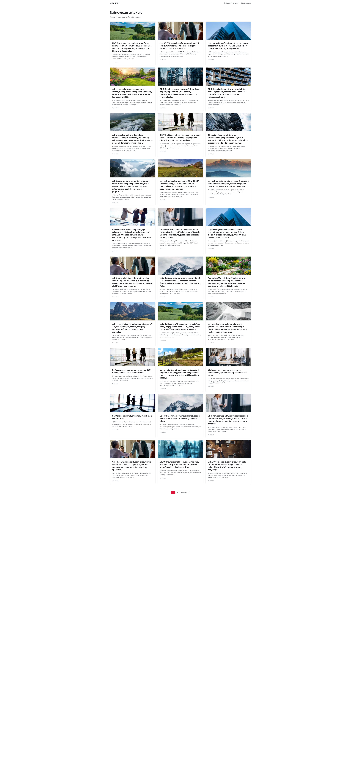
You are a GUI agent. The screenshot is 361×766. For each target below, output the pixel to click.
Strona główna (246, 3)
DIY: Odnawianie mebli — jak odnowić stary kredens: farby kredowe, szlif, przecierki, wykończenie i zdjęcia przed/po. (179, 464)
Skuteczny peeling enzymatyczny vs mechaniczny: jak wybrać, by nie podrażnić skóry (227, 372)
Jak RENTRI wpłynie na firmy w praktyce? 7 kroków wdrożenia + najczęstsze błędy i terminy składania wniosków (179, 46)
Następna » (184, 492)
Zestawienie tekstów (231, 3)
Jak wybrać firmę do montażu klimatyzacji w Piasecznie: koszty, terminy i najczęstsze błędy (180, 418)
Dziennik (114, 3)
